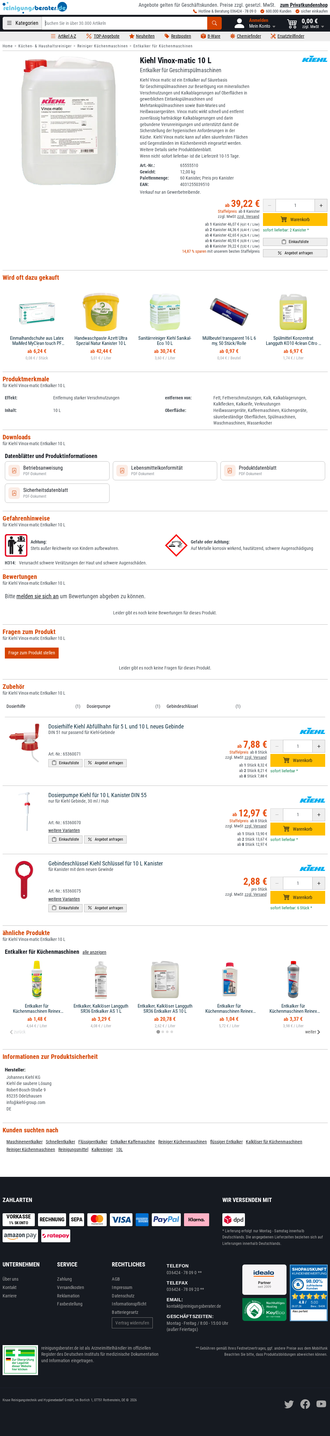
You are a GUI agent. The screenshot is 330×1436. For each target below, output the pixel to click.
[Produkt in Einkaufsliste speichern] (295, 242)
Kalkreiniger (102, 1149)
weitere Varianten (64, 830)
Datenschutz (123, 1295)
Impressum (122, 1287)
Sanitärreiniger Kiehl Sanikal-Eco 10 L (164, 341)
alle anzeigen (94, 952)
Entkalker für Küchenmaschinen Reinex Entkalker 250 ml (229, 1011)
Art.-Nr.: (147, 165)
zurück (19, 1031)
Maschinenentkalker (24, 1141)
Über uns (11, 1279)
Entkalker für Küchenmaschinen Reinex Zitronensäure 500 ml (37, 1011)
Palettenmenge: (154, 178)
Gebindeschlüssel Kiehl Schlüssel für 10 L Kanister (105, 863)
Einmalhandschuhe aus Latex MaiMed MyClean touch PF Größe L (37, 343)
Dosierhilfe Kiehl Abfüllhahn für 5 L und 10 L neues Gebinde (116, 726)
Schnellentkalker (60, 1141)
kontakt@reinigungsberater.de (194, 1306)
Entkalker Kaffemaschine (133, 1141)
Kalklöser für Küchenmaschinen (274, 1141)
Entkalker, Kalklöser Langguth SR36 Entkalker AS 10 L (165, 1008)
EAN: (144, 184)
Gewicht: (148, 171)
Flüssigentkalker (92, 1141)
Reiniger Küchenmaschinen (102, 46)
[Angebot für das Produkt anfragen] (295, 253)
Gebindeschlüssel (182, 706)
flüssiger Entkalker (226, 1141)
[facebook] (305, 1404)
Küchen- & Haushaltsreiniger (45, 46)
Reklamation (68, 1295)
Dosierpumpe (99, 706)
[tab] (158, 1031)
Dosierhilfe (15, 706)
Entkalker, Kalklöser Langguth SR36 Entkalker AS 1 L (100, 1008)
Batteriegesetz (125, 1312)
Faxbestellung (69, 1303)
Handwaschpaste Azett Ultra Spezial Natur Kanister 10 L (100, 341)
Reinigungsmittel (73, 1149)
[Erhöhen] (321, 205)
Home (8, 46)
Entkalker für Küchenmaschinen (163, 46)
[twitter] (289, 1404)
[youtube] (321, 1404)
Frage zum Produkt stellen (31, 652)
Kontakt (10, 1287)
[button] (254, 23)
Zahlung (64, 1279)
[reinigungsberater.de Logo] (35, 8)
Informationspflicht (129, 1303)
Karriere (10, 1295)
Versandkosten (70, 1287)
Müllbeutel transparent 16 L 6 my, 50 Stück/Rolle (229, 341)
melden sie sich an (37, 596)
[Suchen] (214, 23)
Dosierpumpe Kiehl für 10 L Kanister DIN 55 (97, 795)
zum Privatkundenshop (304, 5)
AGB (116, 1279)
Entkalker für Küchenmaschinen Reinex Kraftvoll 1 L (293, 1011)
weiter (310, 1031)
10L (119, 1149)
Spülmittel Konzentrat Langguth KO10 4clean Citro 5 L (293, 343)
